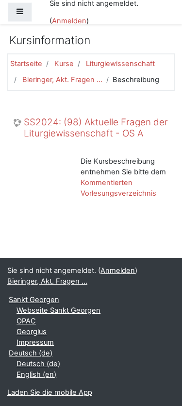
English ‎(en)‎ (36, 374)
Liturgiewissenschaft (120, 63)
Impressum (35, 342)
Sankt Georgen (34, 299)
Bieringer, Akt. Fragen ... (62, 79)
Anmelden (69, 21)
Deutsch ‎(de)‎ (30, 353)
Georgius (32, 331)
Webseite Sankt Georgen (58, 310)
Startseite (26, 63)
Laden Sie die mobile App (49, 392)
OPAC (26, 321)
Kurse (64, 63)
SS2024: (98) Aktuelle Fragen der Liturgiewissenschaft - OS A (96, 128)
